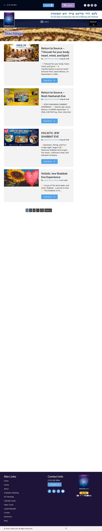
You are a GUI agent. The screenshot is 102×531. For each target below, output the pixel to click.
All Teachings (9, 497)
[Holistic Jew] (27, 250)
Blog (5, 521)
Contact (7, 513)
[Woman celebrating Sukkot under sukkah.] (73, 336)
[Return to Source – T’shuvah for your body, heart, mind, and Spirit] (21, 52)
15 (42, 210)
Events (6, 485)
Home (6, 481)
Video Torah (8, 505)
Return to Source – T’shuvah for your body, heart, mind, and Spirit (55, 52)
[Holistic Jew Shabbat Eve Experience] (21, 178)
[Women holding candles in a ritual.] (27, 435)
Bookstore (8, 517)
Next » (48, 210)
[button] (93, 23)
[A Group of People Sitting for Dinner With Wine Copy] (73, 252)
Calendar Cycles (10, 501)
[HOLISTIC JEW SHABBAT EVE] (21, 137)
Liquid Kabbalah (10, 509)
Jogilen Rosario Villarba (51, 59)
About (6, 489)
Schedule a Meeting (11, 493)
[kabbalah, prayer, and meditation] (27, 317)
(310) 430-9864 (12, 5)
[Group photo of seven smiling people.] (27, 386)
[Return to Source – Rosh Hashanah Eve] (21, 97)
